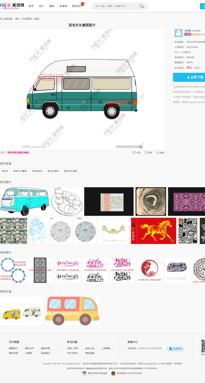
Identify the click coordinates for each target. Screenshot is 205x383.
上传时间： (180, 47)
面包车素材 (53, 171)
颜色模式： (180, 62)
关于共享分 (72, 353)
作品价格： (180, 68)
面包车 (5, 171)
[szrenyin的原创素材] (179, 33)
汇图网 (28, 353)
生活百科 (27, 18)
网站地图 (89, 353)
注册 (69, 348)
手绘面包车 (37, 171)
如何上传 (89, 348)
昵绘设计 (77, 6)
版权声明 (45, 348)
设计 (41, 6)
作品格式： (180, 57)
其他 (36, 18)
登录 (76, 348)
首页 (31, 6)
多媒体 (63, 6)
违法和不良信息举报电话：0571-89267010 (139, 368)
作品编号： (180, 42)
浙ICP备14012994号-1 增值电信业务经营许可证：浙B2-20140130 (94, 368)
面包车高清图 (70, 171)
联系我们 (45, 353)
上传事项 (105, 348)
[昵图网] (12, 6)
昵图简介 (13, 348)
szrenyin (196, 30)
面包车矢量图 (20, 171)
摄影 (51, 6)
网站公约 (29, 348)
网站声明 (13, 353)
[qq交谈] (175, 348)
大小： (178, 52)
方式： (3, 152)
